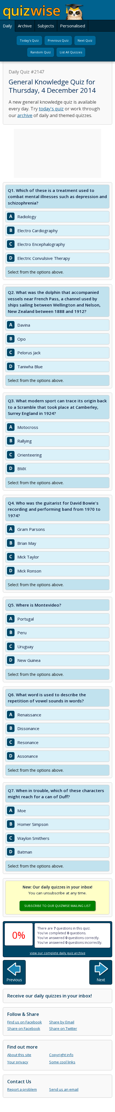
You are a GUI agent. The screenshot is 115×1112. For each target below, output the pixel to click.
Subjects (46, 25)
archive (24, 115)
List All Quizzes (71, 52)
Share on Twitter (63, 1028)
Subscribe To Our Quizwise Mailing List (57, 906)
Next (101, 979)
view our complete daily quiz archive (57, 953)
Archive (25, 25)
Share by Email (61, 1022)
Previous (14, 979)
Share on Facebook (23, 1028)
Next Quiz (85, 40)
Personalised (72, 25)
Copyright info (61, 1054)
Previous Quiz (58, 40)
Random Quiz (40, 52)
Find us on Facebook (24, 1022)
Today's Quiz (29, 40)
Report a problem (22, 1089)
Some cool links (62, 1062)
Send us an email (63, 1089)
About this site (19, 1054)
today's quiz (51, 109)
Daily (7, 25)
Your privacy (17, 1062)
